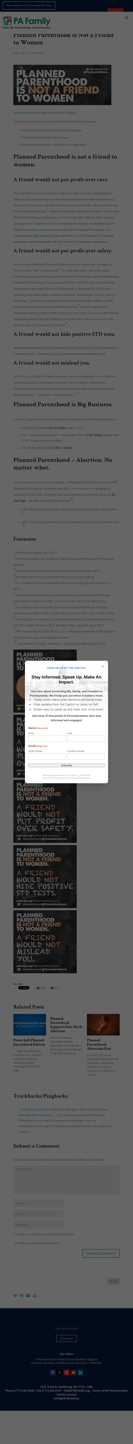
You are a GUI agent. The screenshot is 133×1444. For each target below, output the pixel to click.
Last (69, 733)
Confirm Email (75, 751)
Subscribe (66, 765)
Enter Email (35, 751)
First (31, 733)
